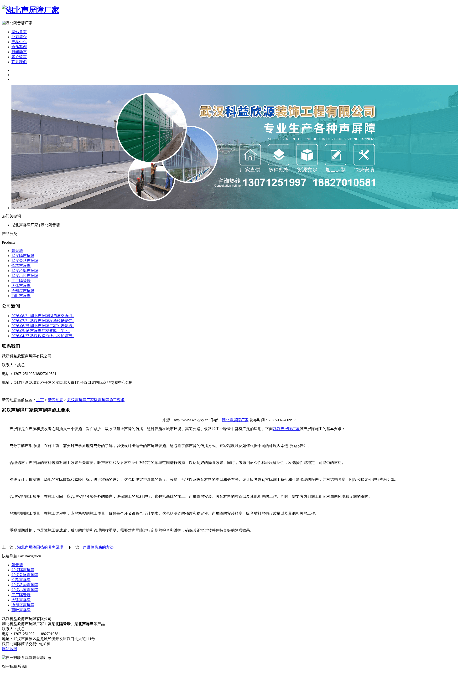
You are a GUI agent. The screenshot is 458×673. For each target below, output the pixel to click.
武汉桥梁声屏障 (24, 271)
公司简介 (19, 37)
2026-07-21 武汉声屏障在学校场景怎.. (42, 321)
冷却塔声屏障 (22, 291)
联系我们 (19, 62)
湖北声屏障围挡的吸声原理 (40, 547)
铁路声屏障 (21, 266)
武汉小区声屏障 (24, 276)
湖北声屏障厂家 (235, 420)
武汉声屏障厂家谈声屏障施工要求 (96, 400)
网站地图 (9, 649)
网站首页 (19, 32)
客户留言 (19, 57)
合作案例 (19, 47)
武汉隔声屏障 (22, 256)
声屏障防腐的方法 (98, 547)
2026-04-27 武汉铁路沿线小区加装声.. (42, 336)
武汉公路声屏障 (24, 261)
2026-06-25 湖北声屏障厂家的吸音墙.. (42, 326)
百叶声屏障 (21, 296)
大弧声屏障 (21, 286)
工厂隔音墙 (21, 281)
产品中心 (19, 42)
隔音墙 (17, 251)
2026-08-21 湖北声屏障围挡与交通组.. (42, 316)
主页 (40, 400)
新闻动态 (55, 400)
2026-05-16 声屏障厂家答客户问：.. (40, 331)
